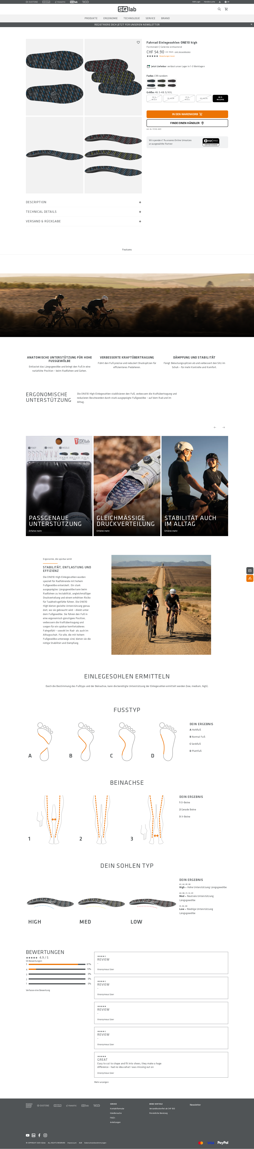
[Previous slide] (214, 427)
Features (127, 249)
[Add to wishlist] (138, 42)
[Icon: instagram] (45, 1135)
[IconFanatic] (60, 2)
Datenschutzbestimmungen (95, 1143)
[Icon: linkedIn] (33, 1135)
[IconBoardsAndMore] (29, 1105)
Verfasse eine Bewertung (38, 990)
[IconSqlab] (73, 2)
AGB (80, 1143)
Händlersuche (209, 2)
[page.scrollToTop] (249, 1141)
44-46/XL (204, 98)
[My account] (220, 2)
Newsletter (195, 1105)
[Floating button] (249, 570)
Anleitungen (115, 1122)
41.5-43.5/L (187, 98)
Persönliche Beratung (158, 1113)
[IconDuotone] (32, 2)
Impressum (72, 1143)
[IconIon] (46, 2)
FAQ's (112, 1117)
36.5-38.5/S (154, 98)
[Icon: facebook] (39, 1135)
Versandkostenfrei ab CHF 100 (162, 1108)
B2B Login (196, 2)
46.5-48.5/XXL (220, 98)
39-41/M (170, 98)
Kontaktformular (117, 1108)
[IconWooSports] (85, 2)
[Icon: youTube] (27, 1135)
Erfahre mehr (35, 531)
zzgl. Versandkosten (182, 52)
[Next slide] (223, 427)
